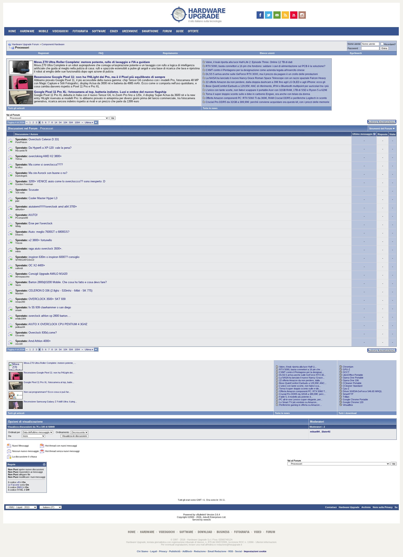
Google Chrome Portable (355, 399)
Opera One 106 (351, 380)
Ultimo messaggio (362, 134)
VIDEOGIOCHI (60, 31)
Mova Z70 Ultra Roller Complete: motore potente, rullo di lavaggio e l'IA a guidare (92, 62)
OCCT (346, 372)
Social (238, 551)
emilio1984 (20, 318)
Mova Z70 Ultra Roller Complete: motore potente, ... (50, 363)
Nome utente (354, 44)
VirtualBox (348, 405)
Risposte (382, 134)
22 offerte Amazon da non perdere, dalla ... (300, 380)
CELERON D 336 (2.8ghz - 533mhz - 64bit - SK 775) (60, 290)
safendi (19, 268)
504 (71, 122)
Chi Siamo (142, 551)
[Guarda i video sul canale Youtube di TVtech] (293, 15)
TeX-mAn (20, 192)
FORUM (167, 31)
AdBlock (187, 551)
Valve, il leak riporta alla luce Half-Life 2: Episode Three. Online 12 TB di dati (249, 62)
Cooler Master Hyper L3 (43, 198)
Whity (18, 226)
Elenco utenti (267, 53)
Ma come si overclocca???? (46, 164)
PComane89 (21, 218)
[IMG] (20, 487)
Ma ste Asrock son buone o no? (48, 173)
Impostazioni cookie (255, 551)
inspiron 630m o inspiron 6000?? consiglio (54, 257)
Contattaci (331, 507)
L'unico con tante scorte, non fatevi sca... (300, 386)
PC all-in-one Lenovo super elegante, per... (300, 399)
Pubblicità (174, 551)
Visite (392, 134)
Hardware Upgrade (349, 507)
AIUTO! (33, 215)
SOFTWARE (99, 31)
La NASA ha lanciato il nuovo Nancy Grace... (301, 377)
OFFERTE (193, 31)
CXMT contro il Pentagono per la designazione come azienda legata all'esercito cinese (255, 70)
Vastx (18, 285)
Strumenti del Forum (380, 128)
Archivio (366, 507)
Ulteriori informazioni (266, 542)
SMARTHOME (150, 31)
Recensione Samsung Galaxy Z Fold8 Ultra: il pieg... (50, 401)
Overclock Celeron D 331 (44, 139)
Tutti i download (348, 413)
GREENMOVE (130, 31)
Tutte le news (210, 108)
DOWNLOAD (205, 532)
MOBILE (43, 31)
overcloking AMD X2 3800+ (45, 156)
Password (353, 48)
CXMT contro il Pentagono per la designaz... (301, 372)
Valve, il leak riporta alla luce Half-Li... (298, 366)
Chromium (348, 366)
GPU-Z (346, 369)
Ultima (89, 122)
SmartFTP (348, 394)
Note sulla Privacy (383, 507)
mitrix (18, 251)
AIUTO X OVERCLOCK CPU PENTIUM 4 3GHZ (57, 324)
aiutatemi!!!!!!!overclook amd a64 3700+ (53, 206)
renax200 (20, 302)
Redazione (200, 551)
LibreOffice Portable (353, 375)
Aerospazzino (22, 276)
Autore (34, 134)
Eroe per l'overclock (40, 223)
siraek (18, 310)
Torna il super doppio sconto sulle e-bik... (300, 388)
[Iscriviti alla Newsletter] (277, 15)
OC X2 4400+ (37, 265)
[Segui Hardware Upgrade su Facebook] (260, 15)
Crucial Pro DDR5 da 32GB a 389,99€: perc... (302, 394)
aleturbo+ (20, 209)
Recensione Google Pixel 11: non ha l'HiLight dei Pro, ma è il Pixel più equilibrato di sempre (99, 77)
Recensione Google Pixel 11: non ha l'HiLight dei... (49, 372)
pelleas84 (20, 327)
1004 (77, 122)
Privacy (163, 551)
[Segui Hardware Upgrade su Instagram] (302, 15)
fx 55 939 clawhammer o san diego (50, 307)
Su (396, 507)
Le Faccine (13, 484)
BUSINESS (223, 532)
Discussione (22, 134)
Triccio (18, 243)
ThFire (18, 159)
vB (18, 482)
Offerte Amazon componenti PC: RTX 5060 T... (303, 391)
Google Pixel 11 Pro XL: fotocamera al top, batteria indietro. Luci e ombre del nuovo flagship (100, 91)
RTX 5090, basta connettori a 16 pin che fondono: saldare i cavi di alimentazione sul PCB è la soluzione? (265, 66)
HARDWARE (27, 31)
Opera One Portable (353, 377)
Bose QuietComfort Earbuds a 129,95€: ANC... (302, 383)
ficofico (18, 167)
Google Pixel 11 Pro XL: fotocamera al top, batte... (49, 382)
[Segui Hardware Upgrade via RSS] (285, 15)
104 (65, 122)
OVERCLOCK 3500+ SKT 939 (47, 299)
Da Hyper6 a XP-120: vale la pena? (50, 147)
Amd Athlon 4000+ (39, 341)
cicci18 (18, 344)
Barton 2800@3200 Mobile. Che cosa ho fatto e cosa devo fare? (68, 282)
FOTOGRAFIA (80, 31)
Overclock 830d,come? (43, 332)
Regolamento (170, 53)
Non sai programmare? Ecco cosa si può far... (47, 392)
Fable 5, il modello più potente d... (296, 396)
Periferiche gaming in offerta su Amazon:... (300, 405)
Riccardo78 (21, 150)
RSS (230, 551)
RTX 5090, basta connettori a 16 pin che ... (301, 369)
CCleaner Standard (352, 386)
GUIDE (180, 31)
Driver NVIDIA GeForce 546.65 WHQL (362, 391)
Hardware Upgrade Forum (25, 44)
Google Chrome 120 (353, 402)
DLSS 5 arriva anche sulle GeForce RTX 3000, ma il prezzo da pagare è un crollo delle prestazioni (262, 74)
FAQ (101, 53)
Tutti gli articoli (16, 108)
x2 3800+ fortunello (40, 240)
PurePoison (21, 142)
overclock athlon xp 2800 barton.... (50, 315)
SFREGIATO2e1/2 (24, 260)
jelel (17, 201)
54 (60, 122)
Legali (153, 551)
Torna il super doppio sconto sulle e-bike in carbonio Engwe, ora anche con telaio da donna (258, 94)
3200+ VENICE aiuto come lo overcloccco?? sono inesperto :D (67, 181)
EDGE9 (114, 31)
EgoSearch (356, 53)
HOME (12, 31)
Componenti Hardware (53, 44)
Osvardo (19, 335)
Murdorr (19, 293)
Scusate (34, 189)
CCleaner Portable (352, 383)
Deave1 (19, 234)
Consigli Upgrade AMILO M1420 (48, 273)
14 (56, 122)
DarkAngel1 (21, 176)
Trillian (346, 396)
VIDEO (257, 532)
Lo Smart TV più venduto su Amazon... (298, 402)
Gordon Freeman (24, 184)
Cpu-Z (346, 388)
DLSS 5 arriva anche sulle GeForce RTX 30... (302, 375)
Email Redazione (217, 551)
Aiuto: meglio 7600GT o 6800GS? (48, 231)
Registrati (43, 53)
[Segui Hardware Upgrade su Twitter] (268, 15)
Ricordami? (390, 44)
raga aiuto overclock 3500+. (45, 248)
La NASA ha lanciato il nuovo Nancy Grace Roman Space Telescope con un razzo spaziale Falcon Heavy (266, 78)
